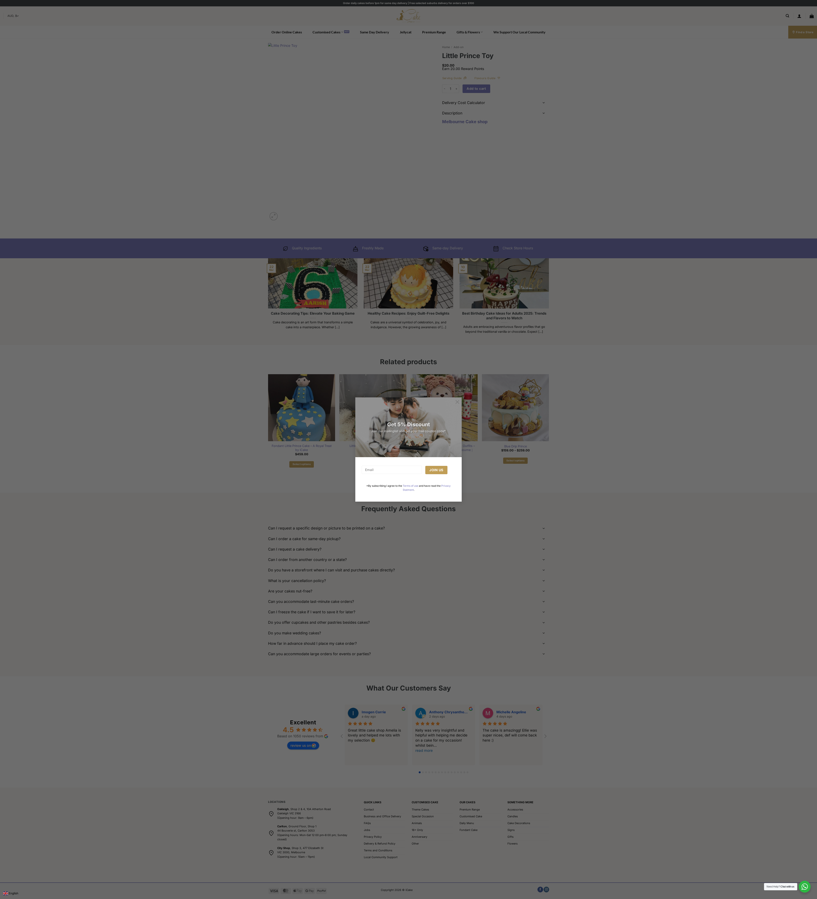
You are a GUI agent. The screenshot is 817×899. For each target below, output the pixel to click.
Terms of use (410, 485)
